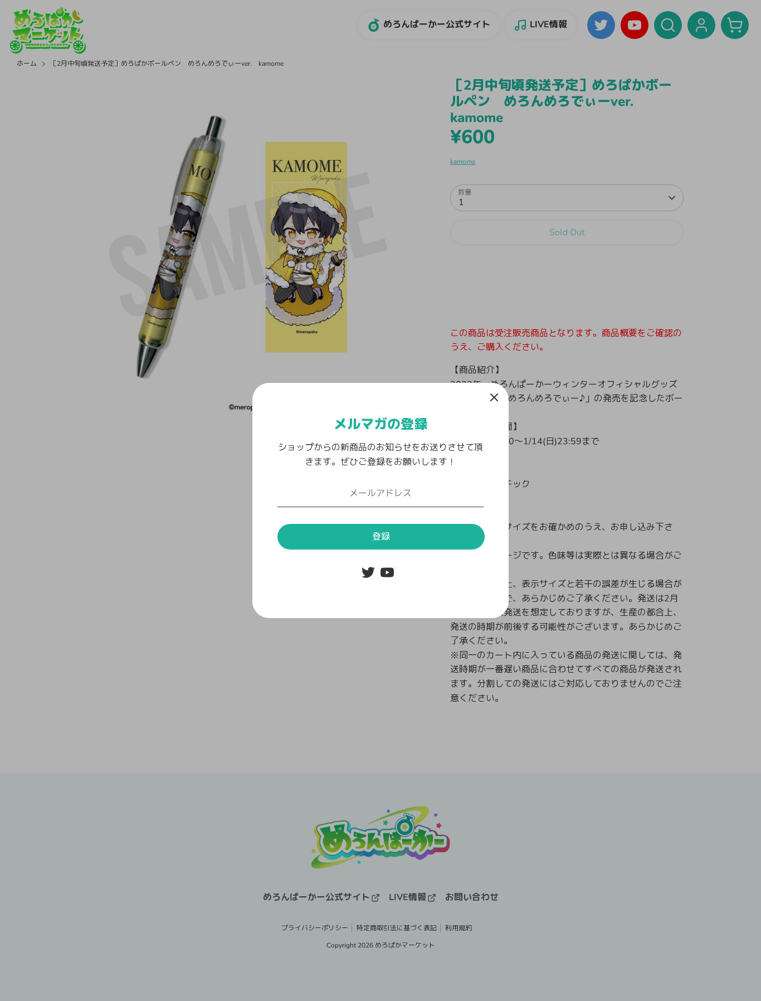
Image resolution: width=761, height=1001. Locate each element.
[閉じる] (494, 397)
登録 (381, 537)
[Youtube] (387, 572)
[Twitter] (368, 572)
